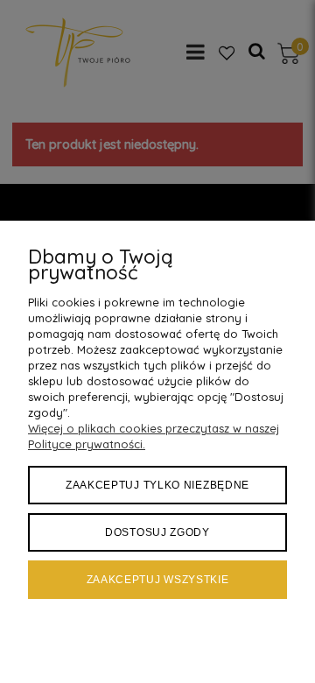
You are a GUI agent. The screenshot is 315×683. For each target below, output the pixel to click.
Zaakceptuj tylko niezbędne (157, 485)
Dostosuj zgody (157, 532)
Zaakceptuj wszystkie (158, 580)
